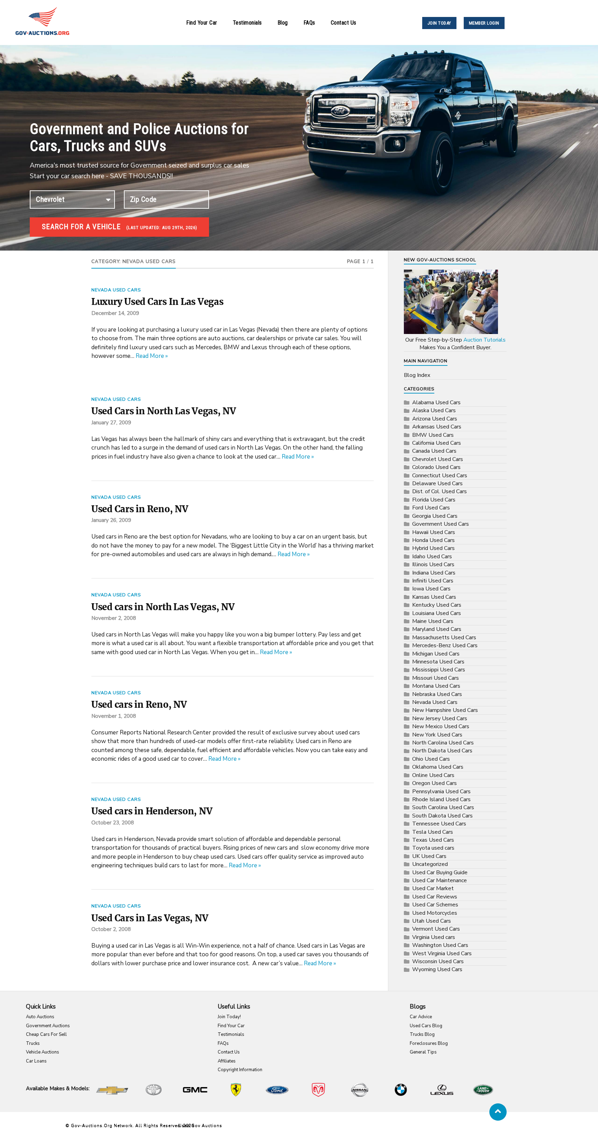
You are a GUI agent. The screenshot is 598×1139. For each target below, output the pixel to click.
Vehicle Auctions (42, 1052)
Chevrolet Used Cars (437, 459)
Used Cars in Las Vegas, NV (149, 918)
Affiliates (227, 1061)
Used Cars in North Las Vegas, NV (163, 411)
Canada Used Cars (434, 451)
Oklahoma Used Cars (437, 767)
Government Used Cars (440, 524)
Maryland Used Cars (436, 629)
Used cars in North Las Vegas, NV (163, 607)
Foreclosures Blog (429, 1043)
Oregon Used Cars (434, 783)
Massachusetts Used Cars (444, 637)
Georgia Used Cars (434, 516)
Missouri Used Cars (435, 678)
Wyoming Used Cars (437, 969)
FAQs (309, 22)
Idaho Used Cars (432, 556)
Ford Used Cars (431, 508)
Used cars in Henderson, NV (151, 811)
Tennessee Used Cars (439, 824)
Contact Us (343, 22)
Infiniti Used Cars (432, 581)
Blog (283, 22)
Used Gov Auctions (200, 1125)
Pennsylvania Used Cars (441, 791)
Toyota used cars (433, 848)
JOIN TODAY (439, 23)
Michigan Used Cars (436, 654)
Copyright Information (240, 1070)
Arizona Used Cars (434, 419)
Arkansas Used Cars (436, 427)
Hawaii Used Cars (433, 532)
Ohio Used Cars (431, 759)
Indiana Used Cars (433, 573)
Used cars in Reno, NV (139, 704)
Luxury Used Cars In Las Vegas (157, 301)
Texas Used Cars (433, 840)
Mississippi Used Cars (438, 670)
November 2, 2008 (113, 618)
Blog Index (417, 375)
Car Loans (36, 1061)
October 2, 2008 (111, 929)
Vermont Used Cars (436, 929)
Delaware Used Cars (437, 483)
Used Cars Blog (426, 1026)
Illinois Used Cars (433, 564)
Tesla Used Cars (432, 832)
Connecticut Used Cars (439, 475)
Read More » (152, 356)
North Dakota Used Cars (442, 750)
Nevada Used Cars (116, 290)
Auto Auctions (40, 1017)
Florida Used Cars (433, 500)
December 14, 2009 (115, 313)
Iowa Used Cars (431, 589)
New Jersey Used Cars (439, 718)
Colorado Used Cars (436, 467)
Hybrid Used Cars (433, 548)
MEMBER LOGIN (484, 23)
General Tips (423, 1052)
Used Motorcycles (434, 913)
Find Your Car (201, 22)
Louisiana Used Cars (436, 613)
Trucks (33, 1043)
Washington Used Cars (440, 945)
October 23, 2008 (112, 822)
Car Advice (421, 1017)
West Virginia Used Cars (442, 953)
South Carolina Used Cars (443, 807)
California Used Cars (436, 443)
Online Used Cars (433, 775)
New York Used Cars (437, 735)
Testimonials (247, 22)
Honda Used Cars (433, 540)
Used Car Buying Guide (440, 872)
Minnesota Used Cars (438, 662)
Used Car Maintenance (439, 880)
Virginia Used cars (433, 937)
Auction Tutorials (484, 340)
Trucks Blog (422, 1034)
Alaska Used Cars (434, 410)
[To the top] (498, 1112)
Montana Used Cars (436, 686)
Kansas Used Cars (434, 597)
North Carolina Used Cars (443, 743)
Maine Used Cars (432, 621)
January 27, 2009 (111, 422)
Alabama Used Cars (436, 402)
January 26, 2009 (111, 520)
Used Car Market (433, 888)
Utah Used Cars (431, 921)
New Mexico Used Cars (440, 726)
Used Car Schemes (435, 905)
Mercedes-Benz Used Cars (445, 645)
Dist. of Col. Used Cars (439, 491)
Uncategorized (430, 864)
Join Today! (229, 1017)
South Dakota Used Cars (442, 816)
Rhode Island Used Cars (441, 799)
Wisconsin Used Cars (438, 961)
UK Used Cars (429, 856)
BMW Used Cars (433, 435)
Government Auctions (48, 1026)
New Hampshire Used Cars (445, 710)
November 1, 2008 (113, 716)
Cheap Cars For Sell (46, 1034)
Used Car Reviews (434, 897)
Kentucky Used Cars (436, 605)
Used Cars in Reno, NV (139, 509)
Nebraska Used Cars (437, 694)
